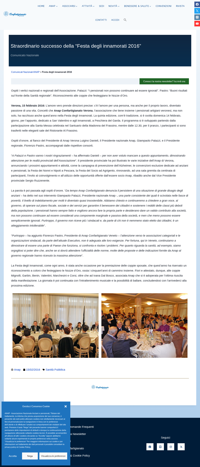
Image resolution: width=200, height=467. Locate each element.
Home (41, 6)
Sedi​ (101, 6)
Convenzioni (163, 6)
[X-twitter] (181, 446)
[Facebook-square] (149, 446)
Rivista (180, 6)
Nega (30, 456)
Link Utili (65, 441)
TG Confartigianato (72, 448)
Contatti (101, 20)
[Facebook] (197, 4)
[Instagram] (197, 17)
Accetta (13, 456)
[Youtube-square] (160, 446)
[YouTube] (197, 23)
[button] (65, 406)
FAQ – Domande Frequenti (77, 426)
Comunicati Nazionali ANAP (25, 72)
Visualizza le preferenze (53, 456)
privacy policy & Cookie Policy (17, 447)
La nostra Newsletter (73, 434)
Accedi (115, 20)
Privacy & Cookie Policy (75, 455)
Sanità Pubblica (55, 369)
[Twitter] (197, 11)
